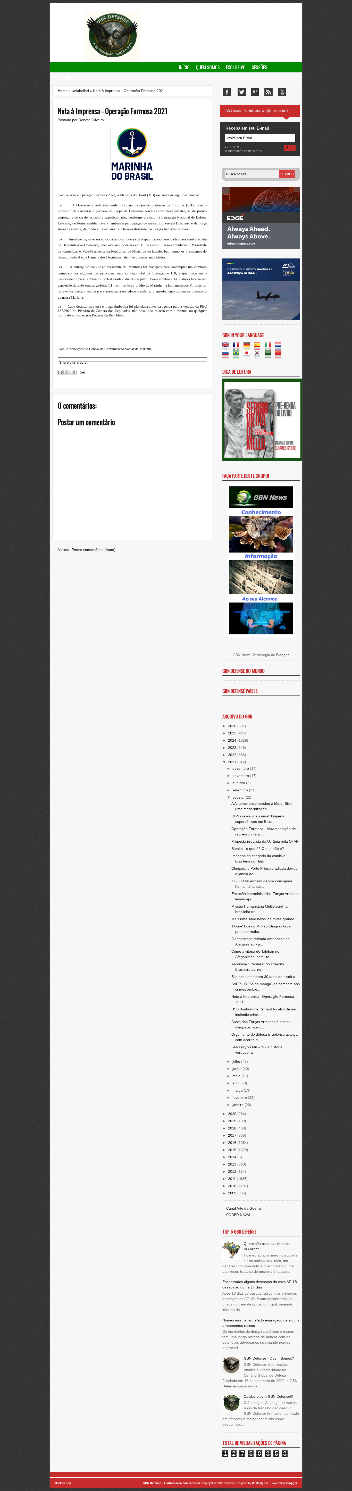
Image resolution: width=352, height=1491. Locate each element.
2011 (232, 1179)
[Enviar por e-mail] (60, 372)
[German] (248, 347)
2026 (232, 726)
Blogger (282, 655)
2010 (232, 1186)
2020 (232, 1114)
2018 (232, 1128)
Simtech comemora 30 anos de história (263, 977)
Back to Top (63, 1483)
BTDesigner (260, 1483)
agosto (238, 797)
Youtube (282, 92)
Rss (268, 92)
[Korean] (259, 356)
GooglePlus (255, 92)
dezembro (241, 768)
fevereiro (240, 1097)
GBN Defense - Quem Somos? (269, 1358)
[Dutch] (280, 347)
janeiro (238, 1105)
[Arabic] (269, 356)
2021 (232, 762)
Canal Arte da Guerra (243, 1208)
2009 (232, 1193)
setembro (240, 790)
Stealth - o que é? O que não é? (257, 849)
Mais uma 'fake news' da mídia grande (262, 919)
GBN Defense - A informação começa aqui (171, 1483)
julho (236, 1061)
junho (237, 1069)
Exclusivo (236, 67)
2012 (232, 1171)
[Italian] (269, 347)
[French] (237, 347)
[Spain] (259, 347)
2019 (232, 1121)
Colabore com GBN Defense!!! (268, 1396)
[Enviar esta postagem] (81, 372)
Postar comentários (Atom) (93, 550)
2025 (232, 733)
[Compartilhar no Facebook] (74, 372)
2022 (232, 755)
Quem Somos (208, 67)
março (238, 1090)
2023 (232, 748)
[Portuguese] (237, 356)
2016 (232, 1143)
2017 (232, 1135)
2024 (232, 740)
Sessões (259, 67)
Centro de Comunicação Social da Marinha (120, 349)
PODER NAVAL (238, 1215)
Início (184, 67)
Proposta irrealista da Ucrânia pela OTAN (265, 841)
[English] (227, 347)
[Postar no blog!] (65, 372)
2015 (232, 1150)
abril (236, 1083)
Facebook (227, 92)
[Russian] (227, 356)
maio (236, 1076)
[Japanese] (248, 356)
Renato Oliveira (91, 120)
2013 (232, 1164)
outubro (239, 783)
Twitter (242, 92)
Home (63, 91)
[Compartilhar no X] (69, 372)
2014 (232, 1157)
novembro (241, 776)
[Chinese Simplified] (280, 356)
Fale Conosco (66, 77)
